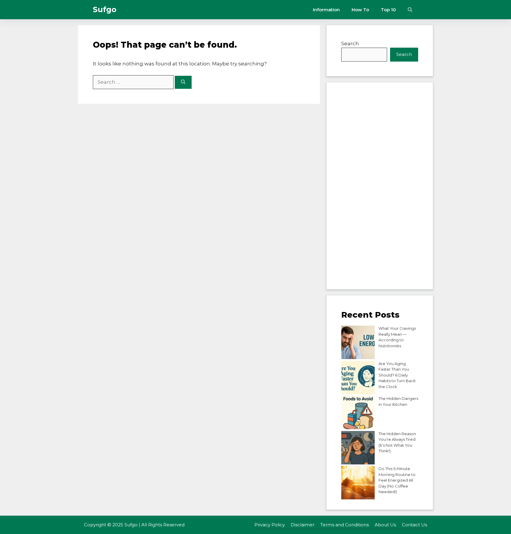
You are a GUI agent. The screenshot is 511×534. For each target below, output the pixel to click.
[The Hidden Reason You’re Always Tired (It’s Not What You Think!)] (358, 448)
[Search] (183, 82)
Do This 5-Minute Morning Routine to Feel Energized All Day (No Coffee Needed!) (397, 480)
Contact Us (414, 524)
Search (350, 43)
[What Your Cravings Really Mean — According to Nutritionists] (358, 343)
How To (360, 9)
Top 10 (388, 9)
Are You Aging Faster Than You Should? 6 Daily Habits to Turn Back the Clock (397, 375)
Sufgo (105, 9)
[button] (410, 9)
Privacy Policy (269, 524)
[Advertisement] (379, 186)
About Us (385, 524)
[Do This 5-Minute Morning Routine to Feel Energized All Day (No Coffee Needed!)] (358, 483)
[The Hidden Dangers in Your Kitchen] (358, 413)
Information (326, 9)
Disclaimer (302, 524)
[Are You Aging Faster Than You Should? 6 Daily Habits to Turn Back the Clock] (358, 378)
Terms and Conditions (344, 524)
